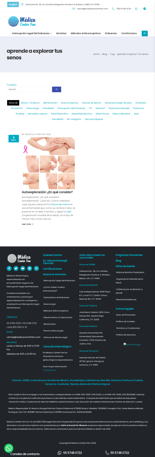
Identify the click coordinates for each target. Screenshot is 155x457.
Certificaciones (52, 269)
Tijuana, (75, 384)
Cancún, (17, 380)
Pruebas (20, 113)
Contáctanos (129, 33)
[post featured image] (49, 163)
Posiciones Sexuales (119, 108)
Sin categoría (74, 119)
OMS (68, 211)
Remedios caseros (37, 113)
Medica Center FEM (38, 134)
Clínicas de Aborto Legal (55, 337)
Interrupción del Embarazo (71, 108)
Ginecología (32, 108)
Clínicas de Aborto (91, 102)
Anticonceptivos (69, 102)
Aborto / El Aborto (30, 102)
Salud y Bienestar (121, 113)
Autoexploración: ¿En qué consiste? (47, 192)
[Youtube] (22, 268)
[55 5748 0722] (60, 453)
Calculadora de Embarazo (56, 297)
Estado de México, (58, 380)
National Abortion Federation (130, 272)
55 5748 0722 (30, 323)
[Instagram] (36, 268)
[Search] (56, 89)
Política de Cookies (125, 321)
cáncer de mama (60, 204)
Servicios (61, 33)
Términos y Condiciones (128, 328)
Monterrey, (94, 380)
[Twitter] (15, 268)
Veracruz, (51, 384)
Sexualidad (57, 119)
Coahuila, (63, 384)
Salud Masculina (59, 113)
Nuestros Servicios (54, 274)
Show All (13, 102)
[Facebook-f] (9, 268)
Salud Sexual (102, 113)
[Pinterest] (29, 268)
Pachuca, (128, 380)
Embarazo (111, 33)
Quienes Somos (52, 255)
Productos (138, 108)
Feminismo (17, 108)
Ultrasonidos (49, 324)
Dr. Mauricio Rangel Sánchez (55, 262)
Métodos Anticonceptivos (86, 33)
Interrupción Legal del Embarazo (30, 33)
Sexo (136, 113)
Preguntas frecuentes (129, 255)
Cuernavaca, (39, 380)
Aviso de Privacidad (125, 315)
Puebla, (138, 380)
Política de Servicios (126, 334)
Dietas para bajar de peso (118, 102)
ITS (90, 108)
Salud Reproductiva (82, 113)
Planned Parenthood (126, 299)
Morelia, (106, 380)
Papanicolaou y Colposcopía (57, 317)
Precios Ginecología (53, 330)
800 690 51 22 (20, 327)
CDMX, (27, 380)
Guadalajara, (78, 380)
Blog (118, 260)
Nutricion (100, 108)
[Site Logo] (22, 21)
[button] (12, 84)
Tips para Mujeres (94, 119)
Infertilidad (48, 108)
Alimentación (50, 102)
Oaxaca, (116, 380)
